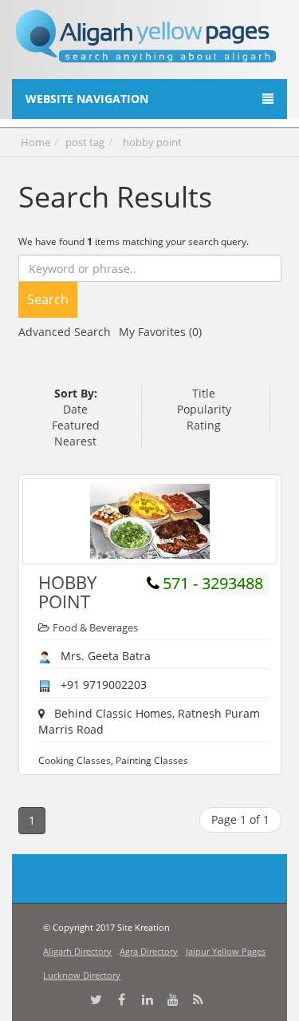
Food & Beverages (95, 627)
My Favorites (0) (160, 331)
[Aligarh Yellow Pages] (146, 41)
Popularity (204, 409)
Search (48, 299)
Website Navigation (87, 98)
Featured (76, 425)
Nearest (75, 441)
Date (75, 409)
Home (35, 142)
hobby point (152, 142)
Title (203, 393)
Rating (204, 425)
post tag (84, 142)
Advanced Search (64, 331)
